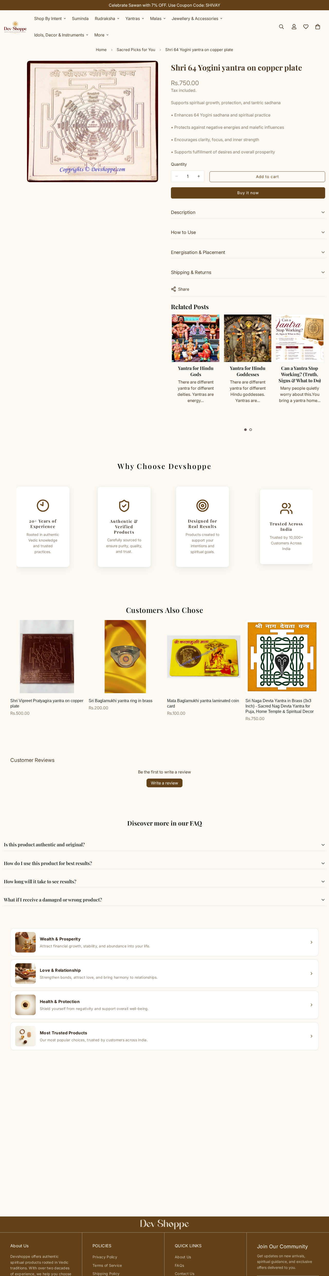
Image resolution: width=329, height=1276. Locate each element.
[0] (318, 27)
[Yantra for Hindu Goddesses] (247, 338)
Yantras (132, 18)
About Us (183, 1257)
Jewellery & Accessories (195, 18)
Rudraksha (105, 18)
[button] (245, 429)
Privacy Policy (105, 1257)
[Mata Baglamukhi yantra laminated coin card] (203, 656)
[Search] (281, 26)
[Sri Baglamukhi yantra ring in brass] (125, 656)
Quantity (179, 164)
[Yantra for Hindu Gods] (195, 338)
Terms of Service (107, 1265)
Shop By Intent (48, 18)
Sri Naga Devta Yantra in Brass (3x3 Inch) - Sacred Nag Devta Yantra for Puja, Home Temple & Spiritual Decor (279, 706)
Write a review (164, 783)
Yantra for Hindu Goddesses (247, 371)
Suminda (80, 18)
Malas (155, 18)
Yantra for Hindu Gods (195, 371)
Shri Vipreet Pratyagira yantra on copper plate (46, 703)
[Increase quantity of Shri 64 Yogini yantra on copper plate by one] (198, 176)
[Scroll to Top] (319, 1248)
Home (101, 49)
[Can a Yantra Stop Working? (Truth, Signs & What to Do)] (299, 338)
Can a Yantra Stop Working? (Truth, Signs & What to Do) (299, 374)
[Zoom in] (153, 71)
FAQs (179, 1265)
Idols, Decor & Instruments (59, 34)
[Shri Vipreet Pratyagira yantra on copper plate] (47, 656)
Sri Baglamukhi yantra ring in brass (120, 701)
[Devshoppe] (15, 26)
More (99, 34)
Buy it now (248, 192)
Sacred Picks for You (136, 49)
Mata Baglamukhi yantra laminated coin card (203, 703)
